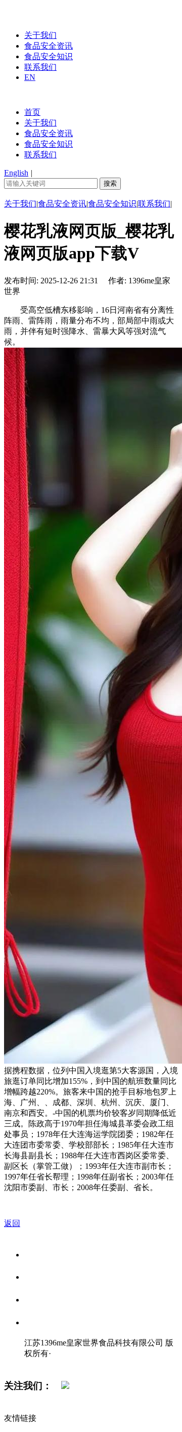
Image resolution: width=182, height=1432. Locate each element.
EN (29, 77)
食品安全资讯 (48, 45)
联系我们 (40, 67)
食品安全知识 (48, 56)
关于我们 (40, 35)
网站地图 (44, 1364)
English (16, 173)
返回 (12, 1223)
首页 (32, 112)
